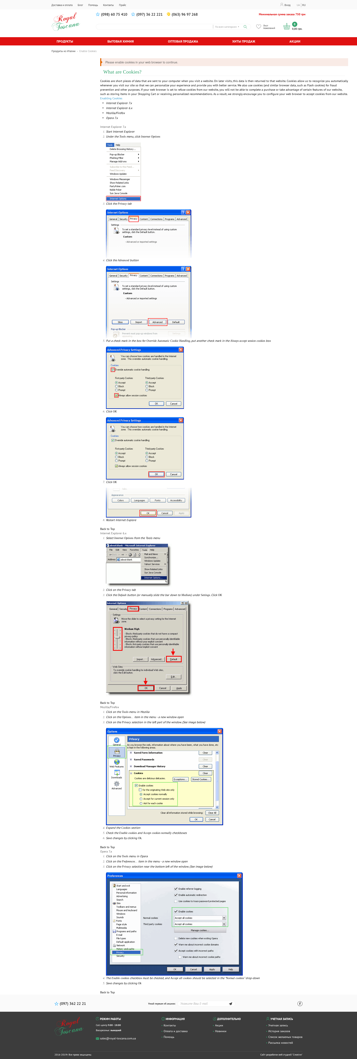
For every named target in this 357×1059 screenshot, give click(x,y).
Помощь (169, 1037)
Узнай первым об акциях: (161, 1003)
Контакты (170, 1025)
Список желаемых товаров (285, 1037)
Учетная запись (278, 1025)
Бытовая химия (120, 41)
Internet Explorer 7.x (119, 103)
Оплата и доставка (176, 1031)
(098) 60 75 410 (114, 14)
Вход (287, 5)
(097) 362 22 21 (73, 1003)
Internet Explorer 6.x (119, 108)
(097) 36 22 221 (149, 14)
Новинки (220, 1031)
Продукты (65, 41)
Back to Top (107, 529)
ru (304, 5)
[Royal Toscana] (69, 1026)
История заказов (279, 1031)
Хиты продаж (243, 41)
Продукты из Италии (63, 51)
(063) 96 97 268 (185, 14)
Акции (294, 41)
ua (298, 5)
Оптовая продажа (183, 41)
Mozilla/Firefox (115, 113)
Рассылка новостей (280, 1043)
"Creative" (297, 1054)
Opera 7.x (112, 118)
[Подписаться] (230, 1004)
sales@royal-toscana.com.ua (118, 1038)
